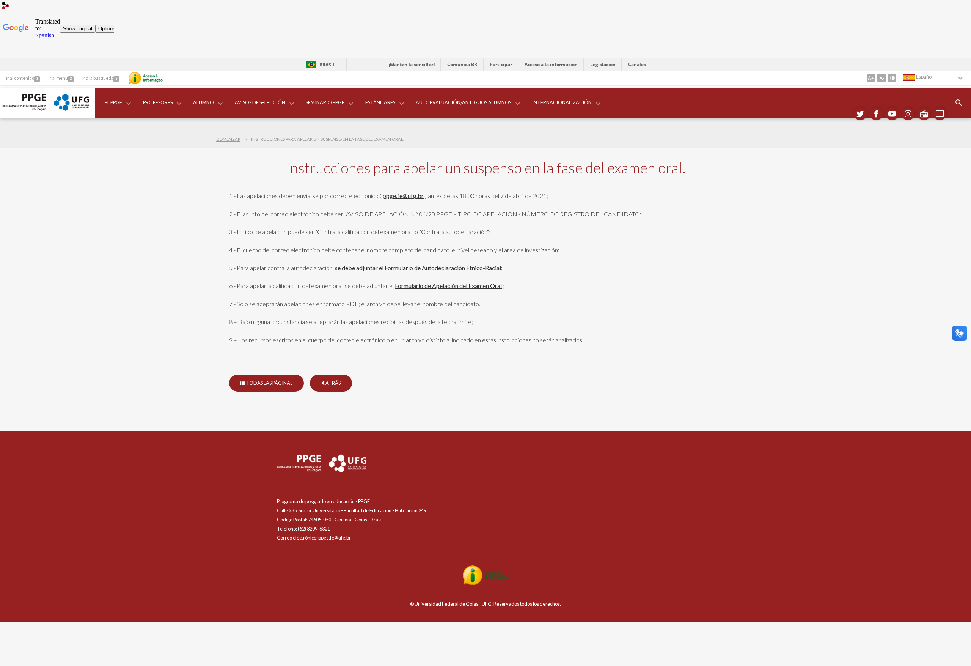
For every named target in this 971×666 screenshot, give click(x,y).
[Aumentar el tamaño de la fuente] (871, 78)
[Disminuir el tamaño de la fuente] (881, 78)
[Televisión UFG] (939, 113)
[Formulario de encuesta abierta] (958, 102)
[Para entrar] (5, 6)
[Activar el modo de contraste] (892, 78)
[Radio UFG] (924, 113)
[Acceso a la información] (146, 78)
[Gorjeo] (860, 113)
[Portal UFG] (71, 108)
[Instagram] (908, 113)
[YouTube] (892, 113)
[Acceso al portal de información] (485, 583)
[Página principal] (24, 108)
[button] (114, 103)
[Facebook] (876, 113)
